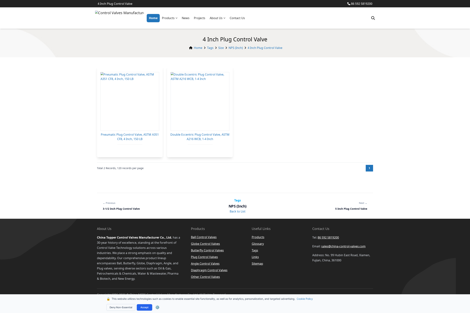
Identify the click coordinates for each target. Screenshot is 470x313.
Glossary (258, 244)
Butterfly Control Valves (207, 250)
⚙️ (157, 307)
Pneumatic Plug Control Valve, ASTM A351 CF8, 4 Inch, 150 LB (130, 137)
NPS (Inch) (236, 48)
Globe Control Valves (205, 244)
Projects (199, 18)
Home (153, 18)
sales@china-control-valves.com (343, 246)
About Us (216, 18)
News (185, 18)
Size (221, 48)
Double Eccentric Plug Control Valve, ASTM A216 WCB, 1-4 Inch (199, 137)
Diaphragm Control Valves (209, 270)
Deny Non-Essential (121, 307)
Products (168, 18)
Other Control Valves (205, 277)
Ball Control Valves (204, 237)
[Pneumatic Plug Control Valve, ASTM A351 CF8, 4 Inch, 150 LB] (130, 101)
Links (255, 257)
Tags (210, 48)
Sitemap (257, 264)
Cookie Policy (305, 298)
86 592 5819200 (361, 4)
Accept (144, 307)
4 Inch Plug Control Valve (265, 48)
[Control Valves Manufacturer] (119, 18)
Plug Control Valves (204, 257)
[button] (177, 18)
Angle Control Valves (205, 264)
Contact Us (237, 18)
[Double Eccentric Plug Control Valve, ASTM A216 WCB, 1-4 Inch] (200, 101)
